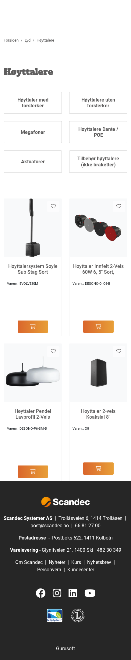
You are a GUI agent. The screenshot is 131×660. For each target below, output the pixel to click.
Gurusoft (65, 648)
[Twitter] (40, 593)
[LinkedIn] (73, 593)
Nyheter (57, 562)
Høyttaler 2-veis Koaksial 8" (98, 414)
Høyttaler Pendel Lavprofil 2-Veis (33, 414)
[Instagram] (57, 593)
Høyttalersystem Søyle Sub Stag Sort (33, 269)
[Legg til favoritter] (53, 206)
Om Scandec (29, 562)
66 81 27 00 (88, 525)
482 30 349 (109, 550)
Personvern (49, 570)
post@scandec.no (49, 525)
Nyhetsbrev (99, 562)
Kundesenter (80, 570)
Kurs (76, 562)
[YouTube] (89, 593)
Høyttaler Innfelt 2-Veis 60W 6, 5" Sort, (98, 269)
